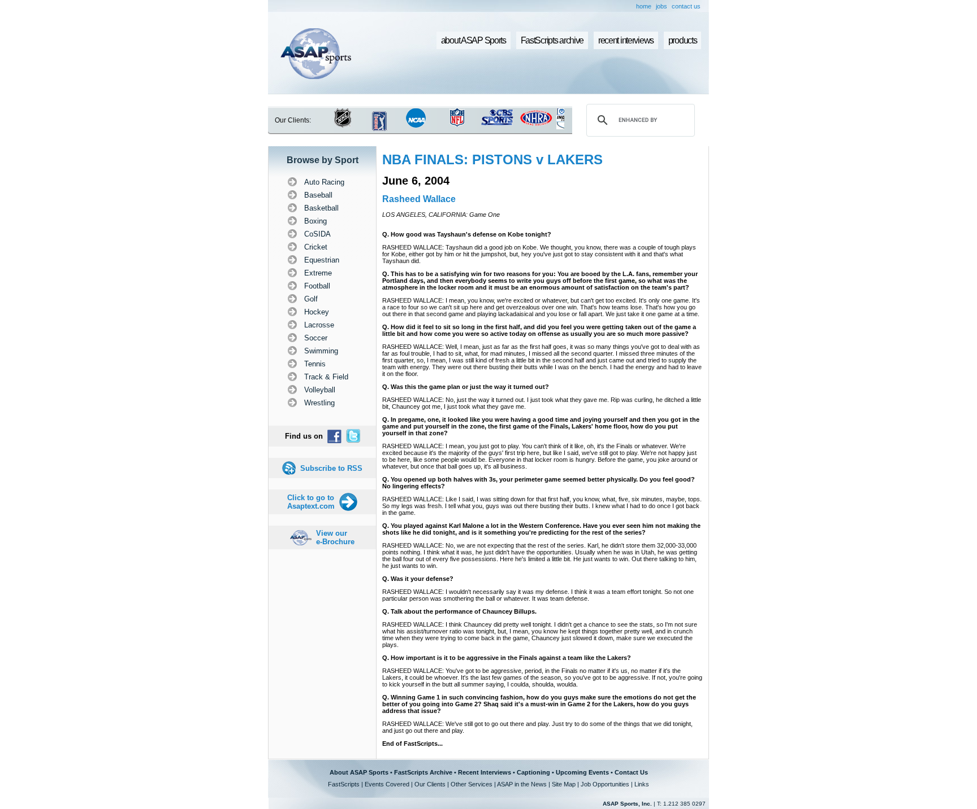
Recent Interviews (484, 772)
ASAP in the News (522, 784)
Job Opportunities (605, 784)
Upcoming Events (582, 772)
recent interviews (626, 40)
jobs (661, 6)
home (643, 6)
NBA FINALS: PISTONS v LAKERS (492, 159)
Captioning (533, 772)
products (682, 40)
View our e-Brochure (335, 537)
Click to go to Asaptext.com (311, 501)
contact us (686, 6)
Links (641, 784)
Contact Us (631, 772)
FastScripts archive (552, 40)
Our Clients (430, 784)
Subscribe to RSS (331, 468)
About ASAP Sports (359, 772)
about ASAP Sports (473, 40)
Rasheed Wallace (419, 199)
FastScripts (344, 784)
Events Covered (387, 784)
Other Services (471, 784)
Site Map (564, 784)
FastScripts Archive (423, 772)
